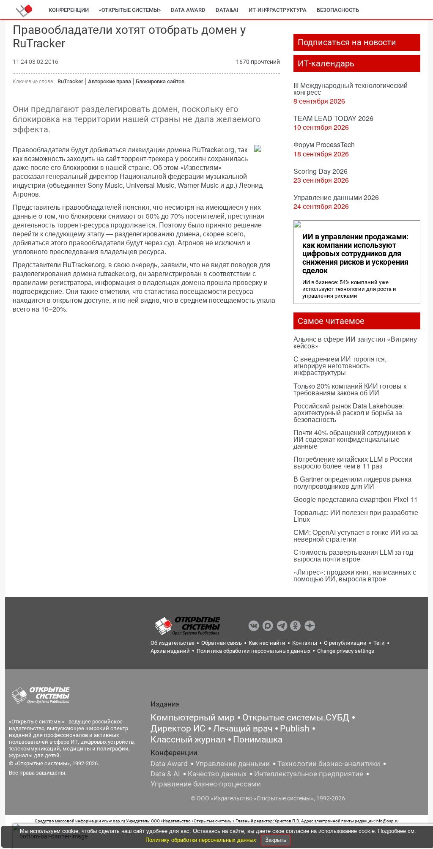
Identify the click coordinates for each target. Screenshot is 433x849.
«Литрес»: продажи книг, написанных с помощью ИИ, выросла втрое (354, 575)
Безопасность (338, 10)
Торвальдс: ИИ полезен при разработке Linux (355, 515)
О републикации (345, 643)
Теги (379, 643)
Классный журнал (188, 739)
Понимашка (257, 739)
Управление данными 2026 (336, 197)
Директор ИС (178, 728)
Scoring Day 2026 (320, 171)
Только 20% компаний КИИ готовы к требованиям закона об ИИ (349, 389)
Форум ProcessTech (324, 144)
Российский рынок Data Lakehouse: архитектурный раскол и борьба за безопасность (348, 412)
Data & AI (165, 774)
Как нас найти (267, 643)
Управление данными (232, 763)
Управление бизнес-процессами (206, 784)
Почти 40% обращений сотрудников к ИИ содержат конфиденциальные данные (352, 439)
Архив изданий (170, 651)
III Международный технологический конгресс (350, 88)
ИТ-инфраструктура (278, 10)
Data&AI (227, 10)
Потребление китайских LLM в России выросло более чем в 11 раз (352, 462)
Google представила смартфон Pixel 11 (355, 499)
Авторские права (109, 81)
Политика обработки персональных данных (253, 651)
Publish (295, 728)
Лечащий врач (242, 728)
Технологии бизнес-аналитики (328, 763)
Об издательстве (173, 643)
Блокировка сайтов (160, 81)
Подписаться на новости (347, 42)
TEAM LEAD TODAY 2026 (333, 118)
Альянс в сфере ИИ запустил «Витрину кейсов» (355, 342)
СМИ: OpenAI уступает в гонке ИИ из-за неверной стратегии (355, 535)
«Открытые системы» (130, 10)
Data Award (169, 763)
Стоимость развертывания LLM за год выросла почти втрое (353, 555)
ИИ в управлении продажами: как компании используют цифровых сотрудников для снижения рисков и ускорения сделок (355, 254)
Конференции (69, 10)
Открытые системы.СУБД (295, 717)
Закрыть (275, 840)
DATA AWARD (188, 10)
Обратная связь (221, 643)
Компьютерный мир (193, 717)
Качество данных (217, 774)
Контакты (304, 643)
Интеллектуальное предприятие (308, 774)
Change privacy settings (345, 651)
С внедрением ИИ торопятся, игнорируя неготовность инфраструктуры (339, 365)
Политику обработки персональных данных (201, 840)
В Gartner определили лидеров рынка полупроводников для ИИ (352, 482)
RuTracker (70, 81)
